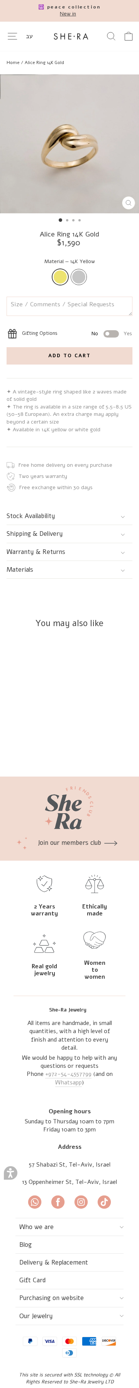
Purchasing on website (51, 1297)
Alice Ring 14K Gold (44, 62)
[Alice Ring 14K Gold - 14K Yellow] (44, 750)
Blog (25, 1244)
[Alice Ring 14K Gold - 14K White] (53, 750)
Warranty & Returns (36, 551)
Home (13, 62)
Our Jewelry (36, 1316)
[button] (10, 1173)
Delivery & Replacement (53, 1262)
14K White (78, 277)
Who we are (36, 1227)
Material (69, 261)
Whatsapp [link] (68, 1082)
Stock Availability (31, 516)
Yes (128, 333)
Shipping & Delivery (35, 533)
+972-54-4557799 (68, 1074)
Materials (20, 569)
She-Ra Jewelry (67, 1009)
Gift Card (32, 1280)
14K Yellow (60, 277)
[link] (69, 11)
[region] (69, 62)
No (95, 333)
